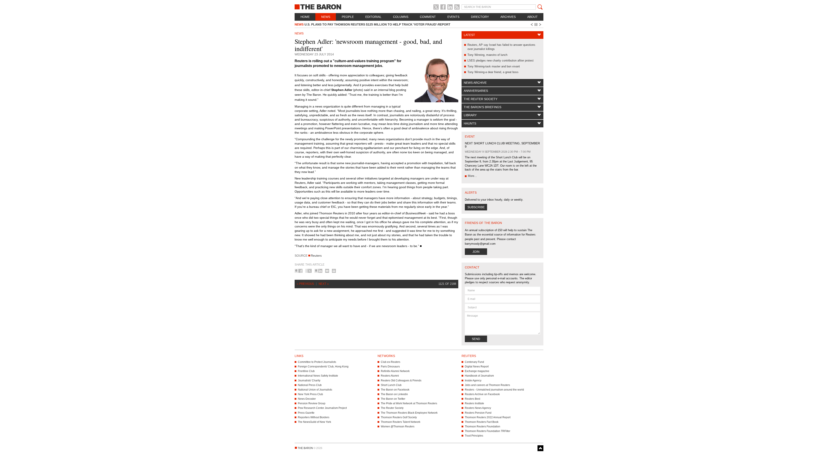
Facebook (443, 7)
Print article (334, 271)
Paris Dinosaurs (390, 366)
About (532, 17)
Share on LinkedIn (320, 271)
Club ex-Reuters (390, 361)
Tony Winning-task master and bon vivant (493, 66)
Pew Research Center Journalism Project (322, 408)
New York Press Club (310, 394)
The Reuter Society (480, 99)
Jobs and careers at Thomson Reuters (487, 385)
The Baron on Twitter (393, 398)
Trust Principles (474, 435)
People (348, 17)
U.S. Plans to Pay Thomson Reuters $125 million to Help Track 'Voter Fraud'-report (372, 24)
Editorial (373, 17)
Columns (400, 17)
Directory (480, 17)
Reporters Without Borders (313, 417)
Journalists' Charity (309, 380)
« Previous (305, 283)
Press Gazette (306, 412)
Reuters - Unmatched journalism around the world (494, 389)
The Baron (334, 6)
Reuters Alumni (390, 375)
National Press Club (310, 385)
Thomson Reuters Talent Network (400, 421)
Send (476, 339)
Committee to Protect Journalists (317, 361)
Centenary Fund (474, 361)
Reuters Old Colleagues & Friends (401, 380)
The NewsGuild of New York (314, 421)
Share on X (310, 271)
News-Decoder (307, 398)
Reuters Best (472, 398)
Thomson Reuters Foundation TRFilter (487, 431)
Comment (428, 17)
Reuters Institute (474, 403)
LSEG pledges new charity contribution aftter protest (500, 60)
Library (470, 115)
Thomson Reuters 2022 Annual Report (487, 417)
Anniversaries (476, 90)
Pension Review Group (311, 403)
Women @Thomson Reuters (397, 426)
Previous (531, 24)
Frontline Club (306, 371)
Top (540, 448)
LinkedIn (450, 7)
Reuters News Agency (478, 408)
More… (472, 175)
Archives (508, 17)
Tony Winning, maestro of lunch (487, 54)
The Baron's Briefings (482, 107)
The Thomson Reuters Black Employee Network (409, 412)
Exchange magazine (477, 371)
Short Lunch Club (391, 385)
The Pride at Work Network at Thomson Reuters (409, 403)
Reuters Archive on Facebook (482, 394)
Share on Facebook (300, 271)
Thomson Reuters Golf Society (399, 417)
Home (305, 17)
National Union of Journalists (315, 389)
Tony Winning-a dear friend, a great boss (493, 72)
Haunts (470, 123)
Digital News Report (477, 366)
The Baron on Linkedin (394, 394)
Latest (469, 35)
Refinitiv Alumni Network (395, 371)
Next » (324, 283)
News (325, 17)
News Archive (475, 82)
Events (453, 17)
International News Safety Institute (318, 375)
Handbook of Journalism (479, 375)
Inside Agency (473, 380)
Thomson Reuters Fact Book (481, 421)
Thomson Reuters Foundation (482, 426)
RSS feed (457, 7)
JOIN (475, 251)
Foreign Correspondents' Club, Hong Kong (323, 366)
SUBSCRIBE (476, 207)
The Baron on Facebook (395, 389)
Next (541, 24)
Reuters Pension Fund (478, 412)
